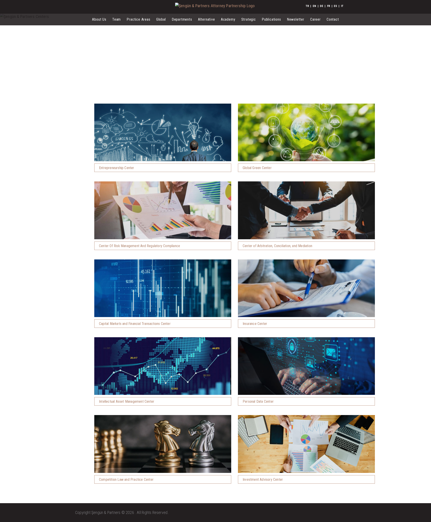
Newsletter (295, 19)
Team (116, 19)
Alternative (206, 19)
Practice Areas (138, 19)
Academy (228, 19)
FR (328, 6)
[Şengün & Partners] (215, 6)
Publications (271, 19)
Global (161, 19)
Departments (182, 19)
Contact (333, 19)
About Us (99, 19)
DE (321, 6)
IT (342, 6)
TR (307, 6)
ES (335, 6)
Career (315, 19)
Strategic (248, 19)
